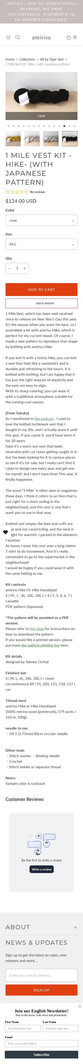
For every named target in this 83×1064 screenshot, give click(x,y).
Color (10, 210)
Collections (27, 59)
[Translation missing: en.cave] (69, 138)
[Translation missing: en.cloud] (51, 138)
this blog (37, 628)
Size (9, 234)
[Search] (17, 37)
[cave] (41, 96)
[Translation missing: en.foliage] (13, 138)
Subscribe (41, 1054)
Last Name (49, 1022)
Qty (9, 258)
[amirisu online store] (41, 37)
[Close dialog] (80, 1006)
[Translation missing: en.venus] (32, 138)
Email (8, 1037)
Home (10, 59)
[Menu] (8, 37)
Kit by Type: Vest (52, 59)
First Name (12, 1022)
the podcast (44, 418)
